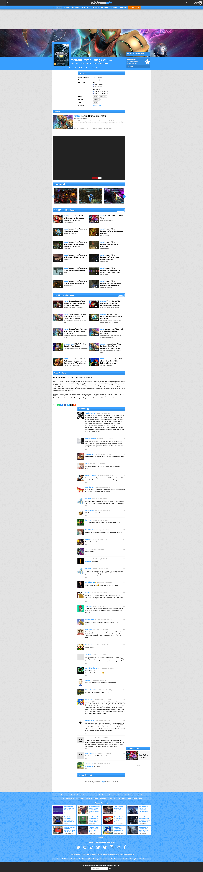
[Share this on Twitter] (68, 405)
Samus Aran (97, 99)
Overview (56, 68)
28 (124, 753)
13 (124, 558)
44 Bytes (104, 854)
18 (124, 619)
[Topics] (3, 3)
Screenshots (72, 68)
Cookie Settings (137, 798)
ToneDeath (88, 606)
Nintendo (88, 63)
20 (124, 644)
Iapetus (87, 593)
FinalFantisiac (89, 645)
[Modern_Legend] (80, 480)
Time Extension (83, 859)
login (103, 782)
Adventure (96, 80)
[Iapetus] (80, 597)
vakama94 (88, 559)
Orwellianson (89, 738)
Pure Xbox (74, 859)
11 (124, 539)
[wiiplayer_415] (80, 459)
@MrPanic (88, 561)
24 (124, 689)
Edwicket (88, 520)
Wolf (86, 549)
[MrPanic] (80, 544)
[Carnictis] (80, 768)
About (68, 798)
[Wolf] (80, 554)
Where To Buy (96, 68)
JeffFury (88, 654)
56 (61, 306)
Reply (90, 434)
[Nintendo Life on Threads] (118, 847)
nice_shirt (88, 629)
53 (97, 334)
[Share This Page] (187, 3)
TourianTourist (90, 413)
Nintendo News (104, 859)
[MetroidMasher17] (80, 673)
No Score (130, 66)
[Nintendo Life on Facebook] (125, 847)
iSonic (87, 464)
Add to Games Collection (137, 53)
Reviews (64, 68)
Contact (96, 798)
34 (61, 334)
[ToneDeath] (80, 611)
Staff (72, 798)
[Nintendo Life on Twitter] (98, 847)
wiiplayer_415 (89, 454)
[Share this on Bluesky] (61, 405)
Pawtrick (88, 499)
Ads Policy (122, 798)
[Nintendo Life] (101, 3)
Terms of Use (113, 798)
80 (61, 349)
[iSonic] (80, 468)
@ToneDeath (89, 766)
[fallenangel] (80, 534)
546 (97, 221)
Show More (101, 837)
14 (61, 364)
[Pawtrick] (80, 503)
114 (70, 127)
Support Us (89, 798)
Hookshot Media (77, 854)
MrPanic (88, 539)
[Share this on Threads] (71, 405)
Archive (129, 798)
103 (97, 319)
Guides (81, 68)
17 (124, 606)
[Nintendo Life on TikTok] (91, 847)
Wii (77, 63)
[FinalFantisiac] (80, 649)
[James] (80, 685)
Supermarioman (90, 439)
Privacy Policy (104, 798)
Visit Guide (120, 210)
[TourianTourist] (80, 418)
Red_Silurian (89, 487)
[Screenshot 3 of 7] (115, 196)
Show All (121, 295)
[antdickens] (80, 587)
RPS (144, 859)
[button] (124, 196)
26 (124, 720)
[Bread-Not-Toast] (80, 694)
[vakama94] (80, 563)
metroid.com (96, 105)
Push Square (65, 859)
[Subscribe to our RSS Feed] (78, 847)
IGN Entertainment (92, 854)
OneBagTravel (89, 720)
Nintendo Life (86, 178)
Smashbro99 (89, 510)
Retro (110, 128)
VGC (123, 859)
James (87, 680)
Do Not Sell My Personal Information (124, 854)
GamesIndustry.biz (131, 859)
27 (124, 737)
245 (97, 349)
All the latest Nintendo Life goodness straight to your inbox (101, 865)
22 (124, 668)
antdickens (88, 582)
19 (97, 306)
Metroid (96, 96)
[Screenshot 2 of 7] (90, 196)
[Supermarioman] (80, 443)
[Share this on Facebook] (65, 405)
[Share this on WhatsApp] (58, 405)
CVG (140, 859)
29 (124, 763)
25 (124, 699)
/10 (136, 61)
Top (63, 798)
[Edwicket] (80, 525)
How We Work (80, 798)
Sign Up (196, 3)
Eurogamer (117, 859)
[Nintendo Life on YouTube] (85, 847)
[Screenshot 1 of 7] (65, 196)
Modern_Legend (90, 475)
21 (124, 654)
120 (97, 364)
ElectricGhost (89, 753)
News (87, 68)
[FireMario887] (80, 704)
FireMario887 (89, 699)
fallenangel (89, 530)
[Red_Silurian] (80, 492)
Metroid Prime (103, 96)
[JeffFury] (80, 659)
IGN (111, 859)
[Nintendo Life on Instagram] (111, 847)
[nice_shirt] (80, 634)
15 (124, 582)
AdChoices (112, 854)
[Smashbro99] (80, 515)
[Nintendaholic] (80, 624)
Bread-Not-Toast (90, 690)
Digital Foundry (93, 859)
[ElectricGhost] (80, 758)
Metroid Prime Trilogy (88, 60)
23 (124, 680)
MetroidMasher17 (91, 668)
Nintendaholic (89, 620)
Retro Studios (104, 63)
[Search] (8, 3)
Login (192, 3)
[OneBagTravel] (80, 725)
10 (124, 529)
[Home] (54, 7)
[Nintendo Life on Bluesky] (105, 847)
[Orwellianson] (80, 742)
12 (124, 549)
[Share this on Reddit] (74, 405)
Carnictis (88, 763)
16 (61, 319)
